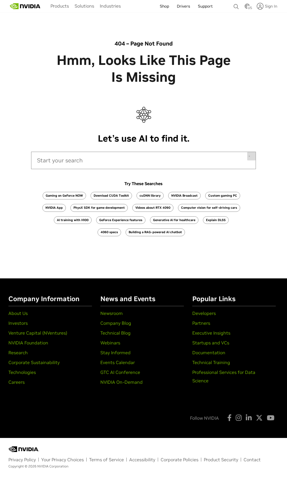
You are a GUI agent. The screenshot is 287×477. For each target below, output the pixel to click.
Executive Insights (211, 333)
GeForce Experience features (120, 220)
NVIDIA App (54, 208)
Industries (110, 6)
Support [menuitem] (205, 6)
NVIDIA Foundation (28, 343)
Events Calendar (117, 362)
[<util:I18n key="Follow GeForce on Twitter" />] (259, 417)
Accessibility (142, 459)
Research (18, 352)
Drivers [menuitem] (183, 6)
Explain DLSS (216, 220)
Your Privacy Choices (62, 459)
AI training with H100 (73, 220)
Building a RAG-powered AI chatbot (155, 232)
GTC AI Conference (120, 372)
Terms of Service (106, 459)
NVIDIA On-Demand (121, 382)
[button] (247, 8)
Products (59, 6)
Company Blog (115, 323)
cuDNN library (150, 195)
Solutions (84, 6)
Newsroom (111, 313)
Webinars (110, 343)
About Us (18, 313)
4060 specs (109, 232)
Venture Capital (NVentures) (37, 333)
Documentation (208, 352)
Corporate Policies (179, 459)
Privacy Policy (22, 459)
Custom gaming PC (222, 195)
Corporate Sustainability (34, 362)
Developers (204, 313)
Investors (18, 323)
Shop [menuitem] (164, 6)
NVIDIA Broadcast (184, 195)
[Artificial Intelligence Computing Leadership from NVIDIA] (25, 6)
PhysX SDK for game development (99, 208)
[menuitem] (60, 6)
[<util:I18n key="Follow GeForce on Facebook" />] (229, 417)
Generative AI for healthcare (174, 220)
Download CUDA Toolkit (111, 195)
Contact (252, 459)
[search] (143, 160)
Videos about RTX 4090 (152, 208)
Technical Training (211, 362)
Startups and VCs (210, 343)
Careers (16, 382)
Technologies (22, 372)
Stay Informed (115, 352)
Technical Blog (115, 333)
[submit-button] (251, 156)
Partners (201, 323)
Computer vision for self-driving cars (209, 208)
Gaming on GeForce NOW (64, 195)
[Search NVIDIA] (236, 5)
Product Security (221, 459)
